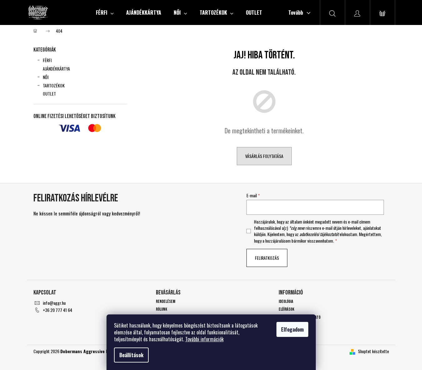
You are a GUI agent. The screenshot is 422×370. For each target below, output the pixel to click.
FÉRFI (47, 60)
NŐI (45, 77)
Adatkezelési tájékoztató (299, 317)
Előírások (286, 309)
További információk (204, 339)
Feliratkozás (267, 257)
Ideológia (286, 301)
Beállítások (131, 355)
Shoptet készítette (373, 351)
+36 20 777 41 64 (57, 310)
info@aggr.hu (54, 302)
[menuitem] (105, 12)
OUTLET (49, 93)
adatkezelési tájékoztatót (319, 234)
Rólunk (161, 309)
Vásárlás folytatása (264, 156)
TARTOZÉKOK (54, 85)
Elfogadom (292, 329)
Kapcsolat (287, 325)
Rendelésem (165, 301)
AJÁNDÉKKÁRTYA (56, 68)
